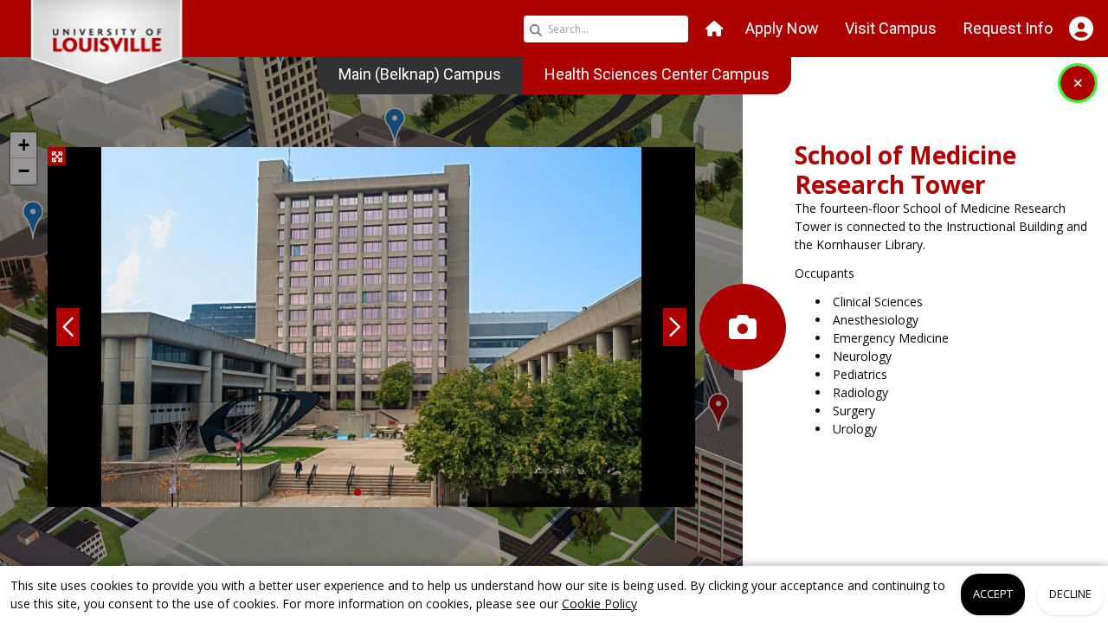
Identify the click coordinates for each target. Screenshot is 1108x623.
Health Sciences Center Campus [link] (657, 74)
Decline (1070, 593)
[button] (714, 29)
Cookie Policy (599, 603)
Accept (993, 593)
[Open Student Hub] (1081, 28)
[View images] (742, 327)
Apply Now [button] (782, 28)
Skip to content (554, 12)
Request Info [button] (1008, 28)
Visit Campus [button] (891, 28)
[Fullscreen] (57, 156)
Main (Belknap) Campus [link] (419, 74)
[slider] (371, 327)
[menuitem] (420, 74)
